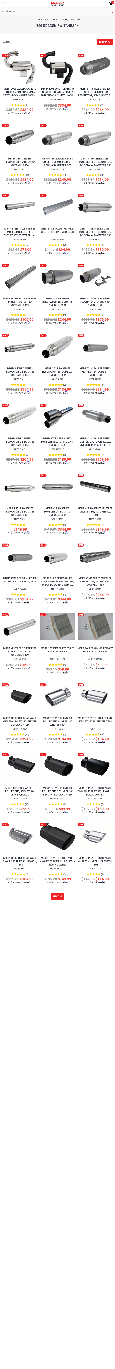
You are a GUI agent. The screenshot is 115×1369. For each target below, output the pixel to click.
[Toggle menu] (4, 4)
